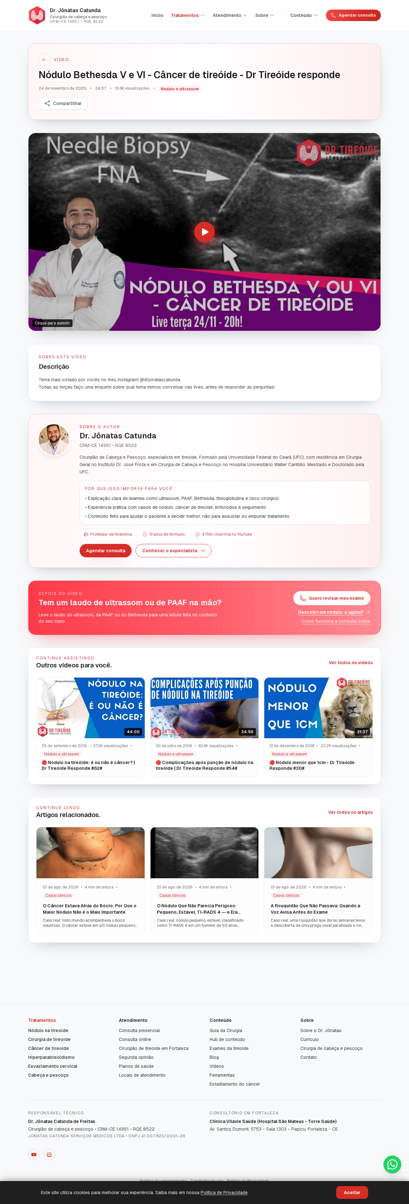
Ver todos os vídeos (351, 662)
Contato (308, 1057)
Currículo (309, 1039)
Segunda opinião (136, 1057)
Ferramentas (222, 1075)
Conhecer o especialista (169, 551)
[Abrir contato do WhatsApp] (392, 1164)
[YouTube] (34, 1154)
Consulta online (135, 1039)
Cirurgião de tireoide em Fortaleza (154, 1048)
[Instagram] (49, 1154)
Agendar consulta (357, 15)
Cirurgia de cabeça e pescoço (331, 1048)
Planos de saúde (136, 1066)
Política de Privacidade (224, 1192)
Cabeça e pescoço (48, 1075)
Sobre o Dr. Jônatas (321, 1030)
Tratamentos (185, 15)
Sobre (261, 15)
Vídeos (217, 1066)
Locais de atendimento (142, 1075)
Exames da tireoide (229, 1048)
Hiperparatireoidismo (51, 1057)
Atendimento (227, 15)
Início (157, 15)
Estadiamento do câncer (235, 1084)
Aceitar (352, 1192)
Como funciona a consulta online (336, 621)
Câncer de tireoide (48, 1048)
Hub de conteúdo (227, 1039)
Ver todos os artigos (350, 812)
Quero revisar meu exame (336, 598)
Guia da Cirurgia (226, 1030)
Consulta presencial (139, 1030)
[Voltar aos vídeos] (44, 59)
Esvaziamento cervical (52, 1066)
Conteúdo (301, 15)
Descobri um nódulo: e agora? (330, 612)
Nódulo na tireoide (48, 1030)
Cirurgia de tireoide (49, 1039)
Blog (214, 1057)
